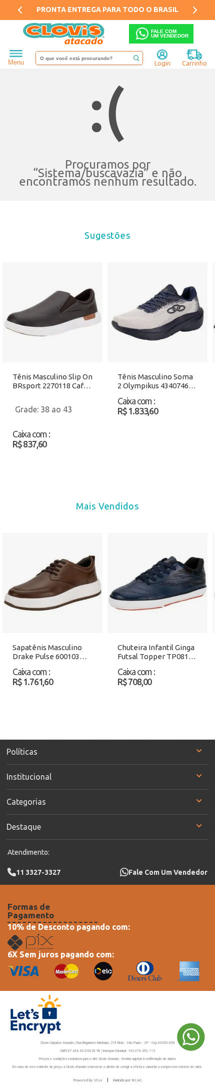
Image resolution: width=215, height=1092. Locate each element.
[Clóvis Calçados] (65, 34)
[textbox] (89, 58)
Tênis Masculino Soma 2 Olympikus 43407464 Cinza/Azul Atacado (155, 381)
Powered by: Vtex (88, 1080)
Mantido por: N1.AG (127, 1080)
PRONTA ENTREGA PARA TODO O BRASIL (107, 10)
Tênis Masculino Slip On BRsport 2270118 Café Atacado (52, 381)
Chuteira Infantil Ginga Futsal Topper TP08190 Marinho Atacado (157, 652)
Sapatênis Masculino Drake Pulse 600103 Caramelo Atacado (47, 652)
